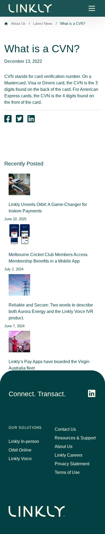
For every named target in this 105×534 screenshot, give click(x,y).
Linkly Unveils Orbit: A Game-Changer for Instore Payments (48, 207)
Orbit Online (20, 450)
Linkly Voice (20, 458)
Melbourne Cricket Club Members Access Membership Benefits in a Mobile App (48, 257)
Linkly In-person (24, 441)
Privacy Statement (72, 463)
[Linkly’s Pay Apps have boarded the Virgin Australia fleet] (19, 341)
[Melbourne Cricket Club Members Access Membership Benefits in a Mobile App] (19, 234)
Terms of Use (67, 472)
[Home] (6, 23)
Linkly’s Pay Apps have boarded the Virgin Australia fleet (49, 364)
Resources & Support (75, 438)
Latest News (42, 24)
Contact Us (65, 429)
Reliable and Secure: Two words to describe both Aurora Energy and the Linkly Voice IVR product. (51, 311)
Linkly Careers (68, 455)
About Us (18, 24)
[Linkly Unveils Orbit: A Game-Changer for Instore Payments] (19, 184)
